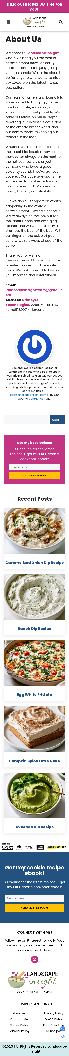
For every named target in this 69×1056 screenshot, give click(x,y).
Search (57, 419)
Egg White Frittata (34, 694)
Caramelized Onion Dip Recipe (34, 562)
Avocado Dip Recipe (34, 826)
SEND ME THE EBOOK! (34, 475)
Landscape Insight (42, 53)
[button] (8, 22)
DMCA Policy (54, 1019)
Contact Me (19, 1019)
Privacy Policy (53, 1013)
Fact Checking (53, 1025)
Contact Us (36, 398)
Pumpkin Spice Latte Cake (34, 760)
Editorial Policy (19, 1031)
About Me (19, 1013)
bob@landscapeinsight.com (28, 395)
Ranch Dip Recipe (34, 628)
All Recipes (53, 1031)
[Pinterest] (34, 959)
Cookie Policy (19, 1025)
